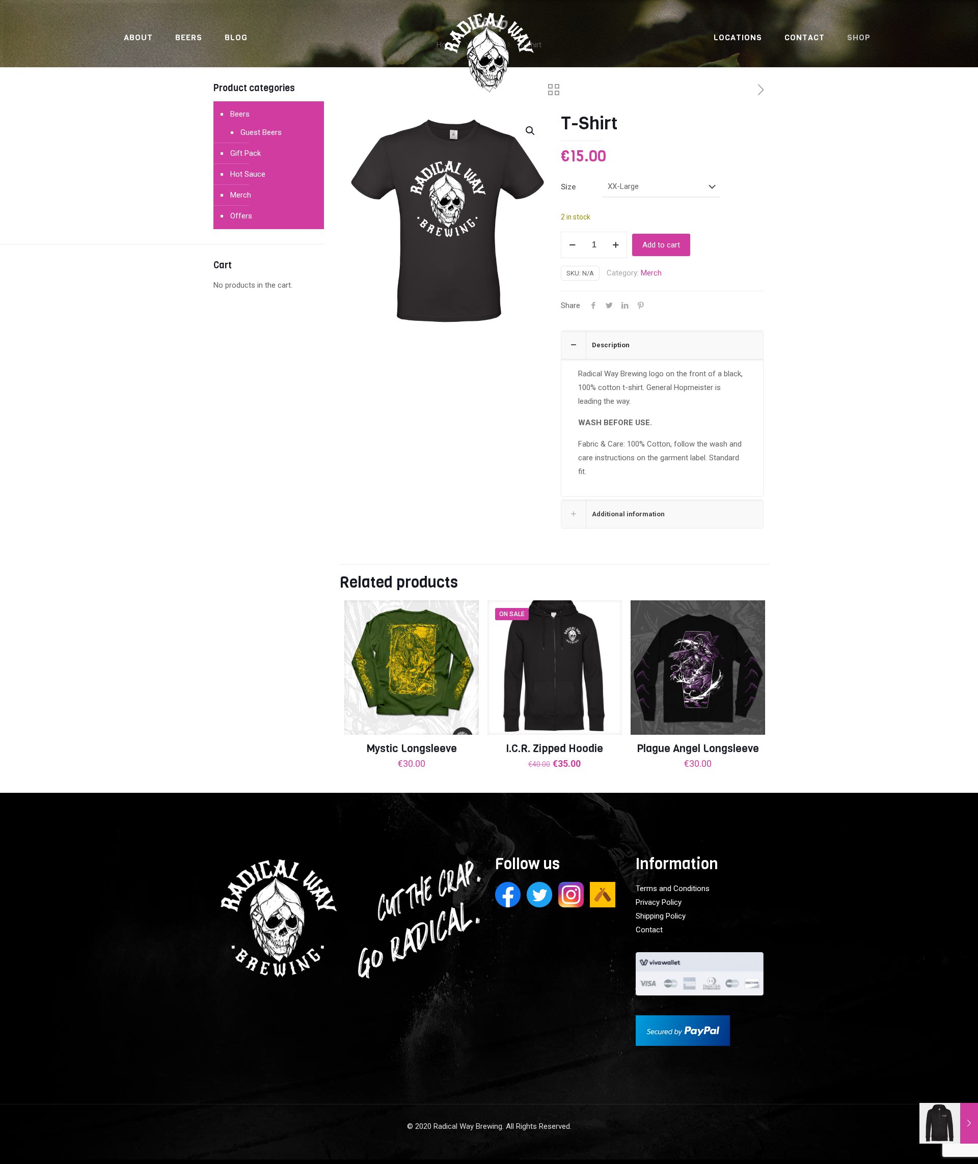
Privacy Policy (659, 902)
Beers (240, 114)
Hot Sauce (247, 174)
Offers (241, 215)
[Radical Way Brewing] (489, 58)
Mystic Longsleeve (411, 748)
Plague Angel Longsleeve (698, 748)
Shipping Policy (661, 916)
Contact (649, 929)
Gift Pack (245, 153)
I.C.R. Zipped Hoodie (554, 748)
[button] (531, 131)
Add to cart (661, 245)
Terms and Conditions (673, 888)
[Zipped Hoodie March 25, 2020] (948, 1123)
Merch (651, 273)
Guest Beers (261, 132)
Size (568, 186)
